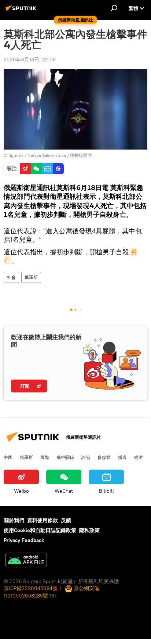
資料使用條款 (42, 520)
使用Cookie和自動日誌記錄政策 (40, 530)
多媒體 (104, 457)
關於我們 (14, 520)
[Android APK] (26, 561)
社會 (11, 277)
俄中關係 (65, 457)
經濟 (138, 457)
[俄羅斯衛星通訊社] (22, 11)
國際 (44, 457)
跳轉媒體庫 (81, 155)
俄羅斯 (31, 277)
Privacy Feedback (24, 540)
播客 (122, 457)
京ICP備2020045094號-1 (33, 588)
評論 (85, 457)
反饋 (66, 520)
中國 (8, 457)
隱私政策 (89, 530)
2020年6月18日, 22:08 (30, 59)
